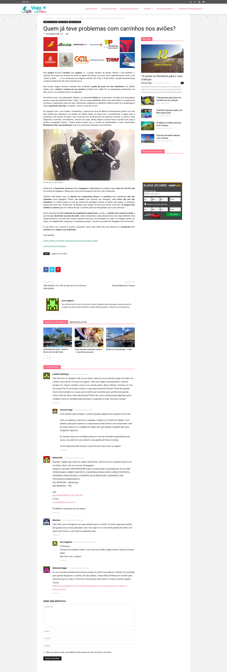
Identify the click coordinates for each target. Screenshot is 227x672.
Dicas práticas (79, 18)
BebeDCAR (57, 457)
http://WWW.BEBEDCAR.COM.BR (68, 495)
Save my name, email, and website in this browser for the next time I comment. (79, 652)
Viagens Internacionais (189, 9)
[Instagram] (199, 2)
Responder (56, 402)
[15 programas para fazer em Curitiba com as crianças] (147, 100)
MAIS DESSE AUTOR (78, 322)
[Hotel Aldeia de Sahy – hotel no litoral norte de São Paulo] (57, 337)
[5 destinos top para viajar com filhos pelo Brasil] (146, 113)
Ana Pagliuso (52, 34)
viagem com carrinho (59, 254)
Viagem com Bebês (74, 22)
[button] (191, 2)
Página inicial (48, 18)
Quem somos (91, 9)
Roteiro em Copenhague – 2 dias (119, 349)
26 (182, 83)
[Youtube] (203, 2)
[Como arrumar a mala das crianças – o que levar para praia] (89, 337)
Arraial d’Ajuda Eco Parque (123, 285)
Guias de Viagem (108, 9)
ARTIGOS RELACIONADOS (55, 322)
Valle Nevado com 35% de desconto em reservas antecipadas (64, 286)
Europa (147, 9)
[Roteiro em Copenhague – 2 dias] (120, 337)
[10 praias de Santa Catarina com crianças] (147, 138)
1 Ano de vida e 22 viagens (54, 246)
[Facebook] (195, 2)
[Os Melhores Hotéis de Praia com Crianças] (147, 125)
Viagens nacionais (129, 9)
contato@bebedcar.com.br (64, 502)
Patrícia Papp (146, 83)
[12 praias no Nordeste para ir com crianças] (162, 58)
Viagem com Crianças (63, 18)
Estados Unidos (164, 9)
